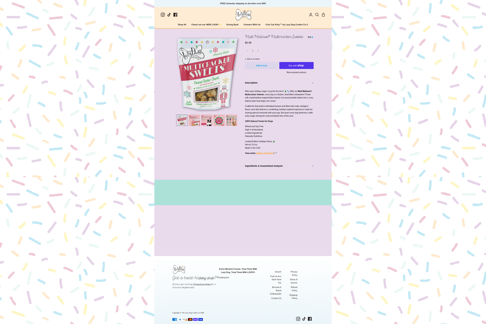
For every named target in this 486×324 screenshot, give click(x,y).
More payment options (296, 72)
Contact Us (276, 298)
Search (278, 272)
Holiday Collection (265, 153)
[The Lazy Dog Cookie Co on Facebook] (310, 319)
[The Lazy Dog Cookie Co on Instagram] (298, 319)
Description (251, 82)
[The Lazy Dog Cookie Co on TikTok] (304, 319)
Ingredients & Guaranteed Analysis (264, 166)
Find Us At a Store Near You (275, 279)
